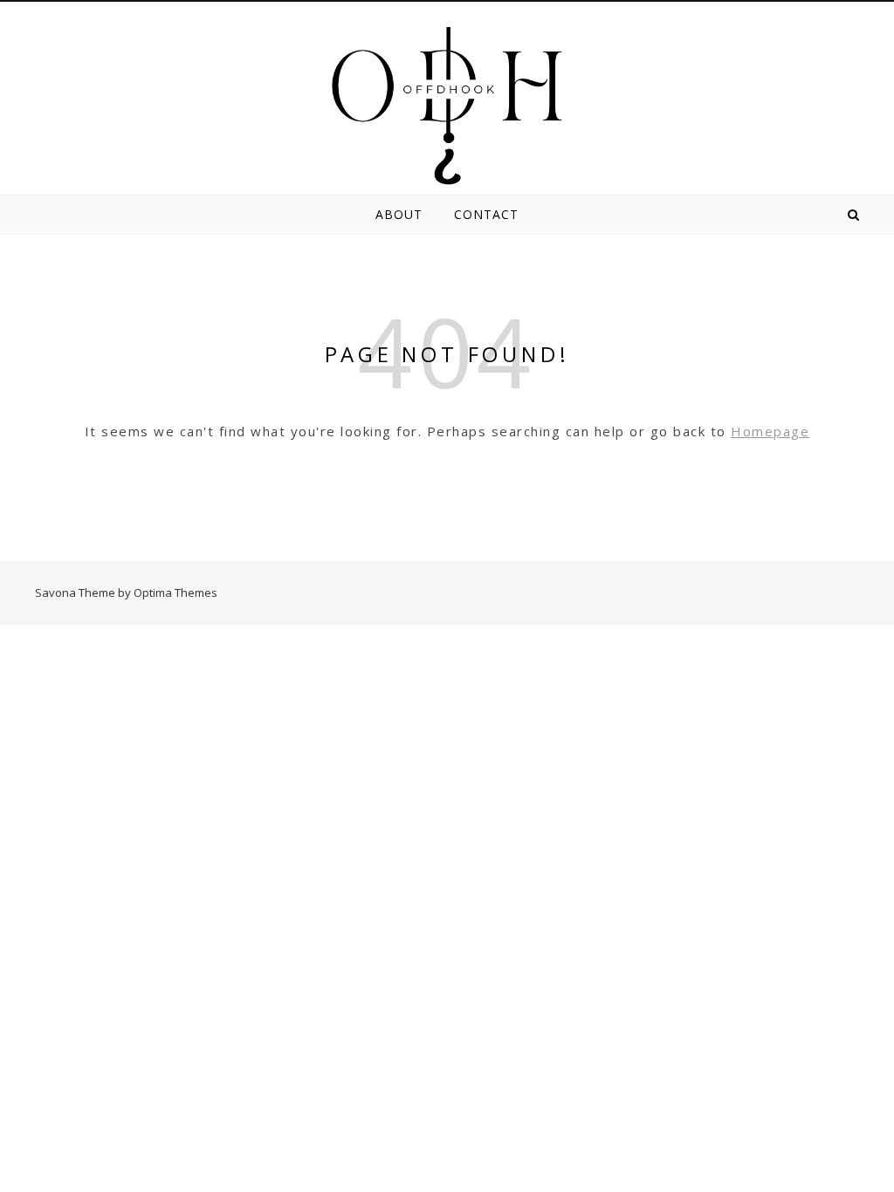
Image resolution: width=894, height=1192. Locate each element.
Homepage (770, 431)
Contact (486, 214)
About (399, 214)
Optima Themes (175, 592)
